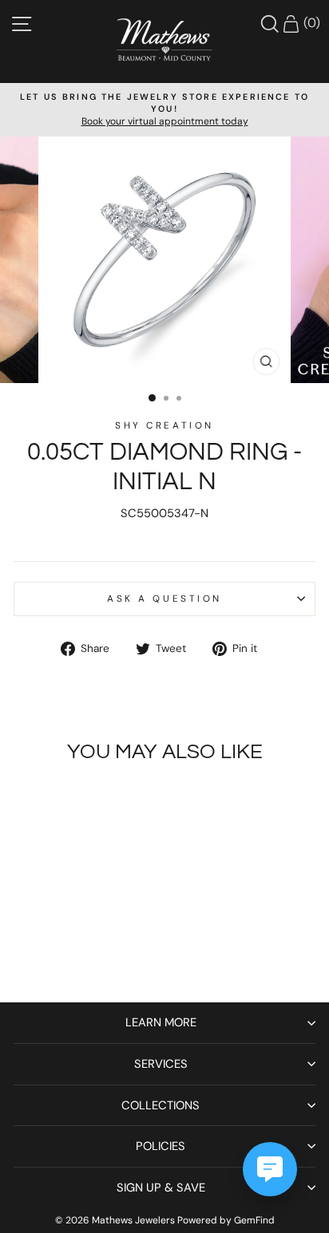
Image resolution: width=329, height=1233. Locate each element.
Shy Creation (164, 425)
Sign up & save (161, 1187)
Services (161, 1064)
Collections (160, 1105)
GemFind (254, 1220)
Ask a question (164, 598)
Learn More (160, 1022)
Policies (160, 1146)
